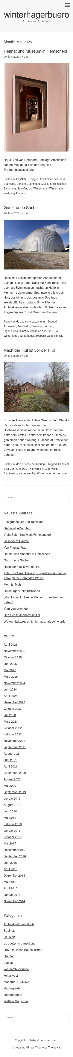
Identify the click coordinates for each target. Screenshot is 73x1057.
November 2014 (14, 901)
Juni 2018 (10, 811)
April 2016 (10, 869)
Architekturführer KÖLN (19, 924)
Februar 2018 (13, 824)
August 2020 (12, 779)
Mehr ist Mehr (13, 584)
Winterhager (56, 188)
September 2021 (15, 747)
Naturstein (25, 473)
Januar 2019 (12, 798)
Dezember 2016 (14, 850)
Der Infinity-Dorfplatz (17, 528)
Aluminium (10, 326)
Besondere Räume (16, 541)
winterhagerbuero (36, 14)
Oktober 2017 (13, 837)
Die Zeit (9, 956)
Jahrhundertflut (19, 468)
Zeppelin (41, 335)
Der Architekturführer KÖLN (22, 615)
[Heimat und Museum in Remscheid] (36, 155)
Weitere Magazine (16, 1001)
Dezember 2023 (14, 702)
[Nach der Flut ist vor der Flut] (36, 415)
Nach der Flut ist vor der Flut (29, 350)
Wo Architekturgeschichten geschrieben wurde (35, 621)
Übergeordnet (13, 994)
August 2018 (12, 805)
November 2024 (14, 683)
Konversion (36, 468)
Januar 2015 (12, 894)
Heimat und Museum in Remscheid (35, 51)
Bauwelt (9, 937)
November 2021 (14, 740)
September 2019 (15, 792)
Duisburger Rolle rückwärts (22, 591)
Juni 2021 (10, 760)
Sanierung (10, 188)
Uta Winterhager (38, 188)
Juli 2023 (10, 715)
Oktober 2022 (13, 728)
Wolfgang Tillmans (15, 193)
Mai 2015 (10, 882)
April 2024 (10, 696)
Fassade (37, 326)
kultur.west (11, 975)
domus (8, 962)
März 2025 (11, 676)
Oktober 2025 (13, 657)
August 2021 (12, 753)
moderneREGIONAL (17, 982)
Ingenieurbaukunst (15, 331)
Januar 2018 (12, 830)
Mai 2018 (10, 817)
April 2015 (10, 888)
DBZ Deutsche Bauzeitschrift (23, 950)
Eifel (6, 468)
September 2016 (15, 856)
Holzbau (48, 326)
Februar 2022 (13, 734)
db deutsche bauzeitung (30, 321)
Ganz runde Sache (21, 207)
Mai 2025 (10, 670)
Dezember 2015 (14, 875)
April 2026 (10, 644)
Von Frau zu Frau (15, 547)
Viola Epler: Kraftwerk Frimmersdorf (27, 534)
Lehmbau (34, 184)
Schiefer (22, 188)
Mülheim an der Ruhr (39, 331)
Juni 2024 (10, 689)
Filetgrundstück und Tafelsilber (24, 522)
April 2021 (10, 766)
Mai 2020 (10, 785)
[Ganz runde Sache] (36, 273)
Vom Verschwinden (16, 608)
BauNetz (21, 179)
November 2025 (14, 651)
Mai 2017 (10, 843)
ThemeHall (54, 1047)
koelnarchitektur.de (16, 969)
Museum (46, 184)
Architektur (46, 179)
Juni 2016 (10, 862)
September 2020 (15, 773)
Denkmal (22, 184)
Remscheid (59, 184)
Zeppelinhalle (55, 335)
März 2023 (11, 721)
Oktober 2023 (13, 708)
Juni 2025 (10, 663)
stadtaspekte (12, 988)
